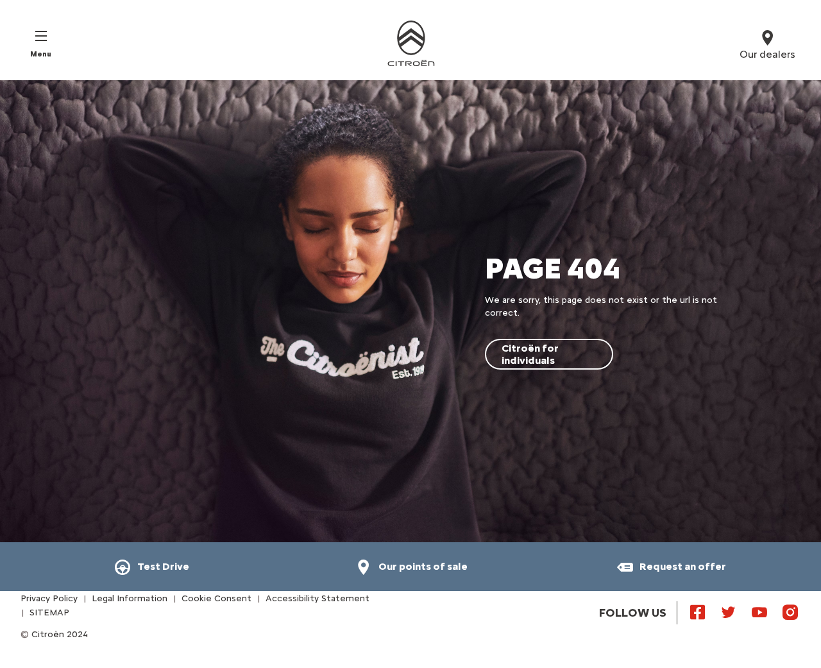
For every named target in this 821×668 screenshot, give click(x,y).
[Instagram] (790, 611)
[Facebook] (698, 611)
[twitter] (728, 611)
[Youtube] (759, 611)
